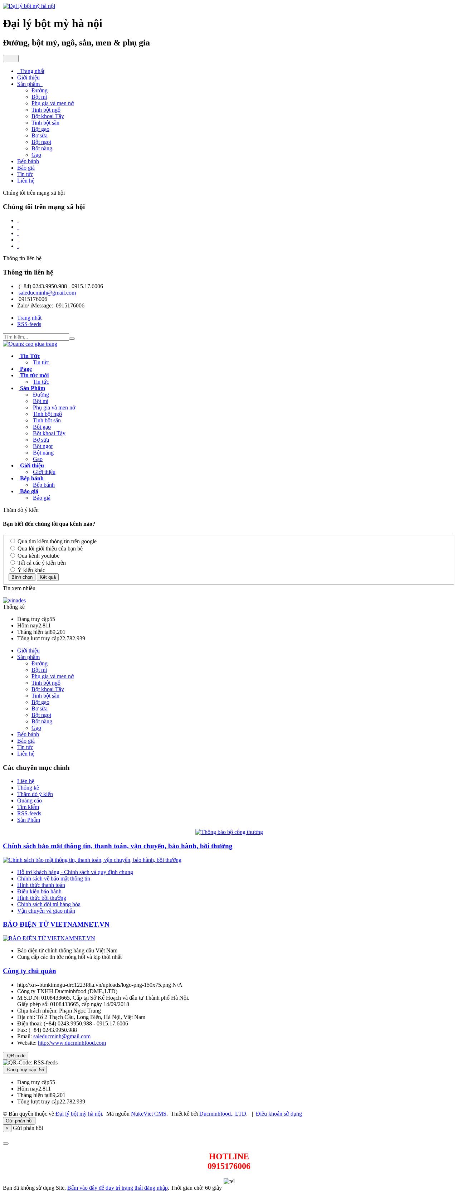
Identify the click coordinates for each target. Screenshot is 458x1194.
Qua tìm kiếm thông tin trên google (56, 541)
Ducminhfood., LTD (222, 1114)
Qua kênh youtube (37, 556)
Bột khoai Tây (47, 116)
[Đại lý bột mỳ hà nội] (29, 6)
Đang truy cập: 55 (25, 1069)
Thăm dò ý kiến (35, 794)
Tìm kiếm (28, 807)
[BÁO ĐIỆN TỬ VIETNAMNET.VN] (49, 938)
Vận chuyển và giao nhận (46, 911)
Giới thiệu (44, 472)
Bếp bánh (44, 485)
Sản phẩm (28, 657)
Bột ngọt (41, 142)
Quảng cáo (29, 800)
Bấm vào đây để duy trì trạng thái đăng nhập (117, 1188)
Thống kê (28, 788)
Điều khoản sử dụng (279, 1114)
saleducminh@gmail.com (47, 293)
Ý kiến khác (30, 570)
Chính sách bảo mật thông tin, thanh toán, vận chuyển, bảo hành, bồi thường (118, 846)
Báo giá (41, 498)
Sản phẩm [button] (29, 84)
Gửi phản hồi (19, 1120)
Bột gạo (40, 129)
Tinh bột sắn (45, 123)
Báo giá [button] (26, 168)
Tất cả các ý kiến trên (41, 563)
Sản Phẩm (28, 820)
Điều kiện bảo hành (39, 891)
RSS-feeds (29, 813)
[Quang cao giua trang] (30, 344)
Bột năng (41, 148)
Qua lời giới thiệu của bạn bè (49, 548)
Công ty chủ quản (29, 971)
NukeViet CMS (148, 1114)
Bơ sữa (39, 135)
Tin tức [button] (25, 174)
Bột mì (39, 97)
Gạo (36, 155)
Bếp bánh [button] (28, 161)
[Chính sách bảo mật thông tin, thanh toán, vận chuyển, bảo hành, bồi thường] (92, 860)
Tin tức (41, 362)
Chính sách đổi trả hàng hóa (49, 904)
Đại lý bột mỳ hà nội (78, 1114)
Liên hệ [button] (25, 181)
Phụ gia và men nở (52, 103)
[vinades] (14, 600)
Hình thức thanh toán (41, 885)
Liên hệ (25, 754)
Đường (39, 90)
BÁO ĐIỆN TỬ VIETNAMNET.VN (56, 924)
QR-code (15, 1055)
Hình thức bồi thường (41, 898)
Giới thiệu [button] (28, 77)
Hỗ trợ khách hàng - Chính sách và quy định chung (75, 872)
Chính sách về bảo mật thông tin (53, 878)
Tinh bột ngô (45, 110)
